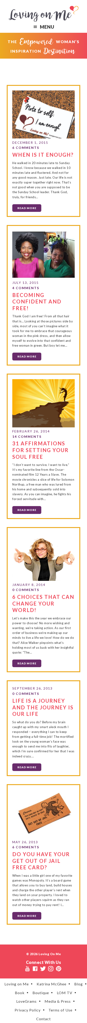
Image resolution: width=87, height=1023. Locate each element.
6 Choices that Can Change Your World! (43, 603)
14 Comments (27, 436)
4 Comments (25, 288)
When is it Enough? (43, 155)
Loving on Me (43, 14)
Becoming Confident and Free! (36, 301)
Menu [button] (47, 27)
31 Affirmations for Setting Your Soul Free (40, 450)
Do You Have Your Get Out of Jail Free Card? (41, 860)
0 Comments (25, 590)
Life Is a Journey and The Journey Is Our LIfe (43, 707)
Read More (26, 208)
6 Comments (25, 148)
